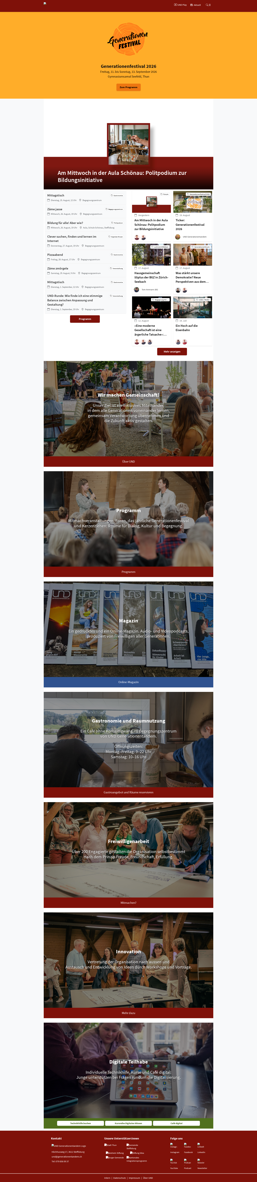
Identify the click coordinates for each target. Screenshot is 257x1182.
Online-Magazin (128, 682)
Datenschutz (119, 1177)
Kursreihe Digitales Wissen (128, 1123)
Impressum (134, 1177)
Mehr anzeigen (172, 351)
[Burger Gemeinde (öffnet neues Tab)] (115, 1157)
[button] (137, 237)
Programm (85, 319)
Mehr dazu (128, 1013)
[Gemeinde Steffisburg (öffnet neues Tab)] (137, 1147)
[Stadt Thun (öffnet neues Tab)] (110, 1145)
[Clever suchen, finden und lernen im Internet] (85, 241)
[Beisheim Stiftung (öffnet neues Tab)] (115, 1153)
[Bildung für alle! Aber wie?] (85, 225)
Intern (107, 1177)
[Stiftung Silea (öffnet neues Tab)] (137, 1153)
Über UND (128, 461)
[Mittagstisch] (85, 197)
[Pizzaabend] (85, 256)
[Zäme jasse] (85, 211)
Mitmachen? (128, 903)
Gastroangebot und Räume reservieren (128, 792)
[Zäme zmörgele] (85, 270)
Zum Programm (128, 87)
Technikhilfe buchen (80, 1123)
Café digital (176, 1123)
